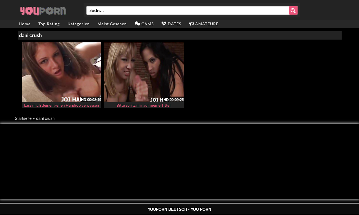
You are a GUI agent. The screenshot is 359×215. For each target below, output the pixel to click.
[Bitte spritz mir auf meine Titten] (144, 72)
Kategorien (79, 23)
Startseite (23, 118)
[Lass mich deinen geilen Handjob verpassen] (62, 72)
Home (25, 23)
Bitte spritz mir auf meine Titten (144, 105)
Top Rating (49, 23)
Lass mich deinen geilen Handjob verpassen (61, 105)
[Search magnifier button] (293, 10)
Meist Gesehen (112, 23)
